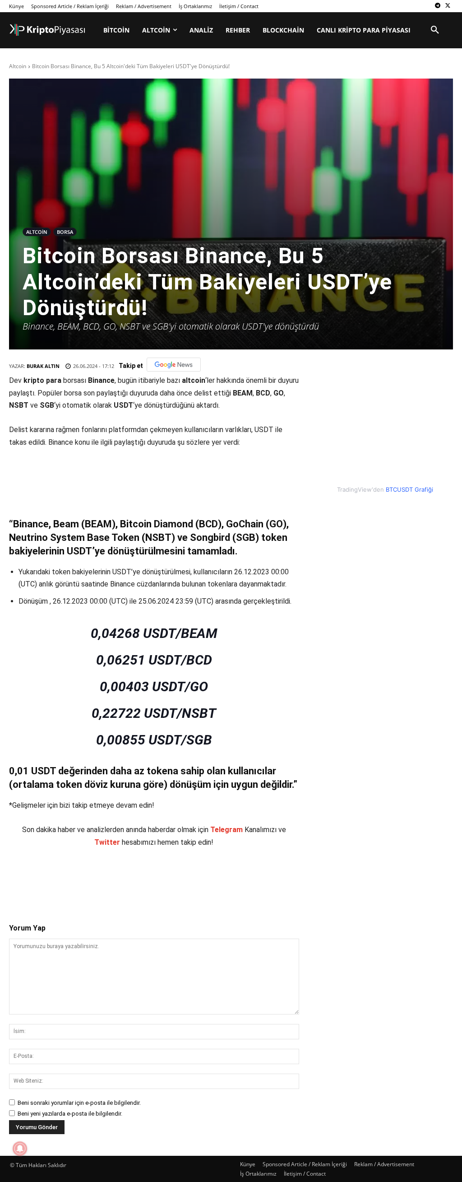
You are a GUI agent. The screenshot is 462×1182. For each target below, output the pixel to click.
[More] (176, 878)
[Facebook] (73, 878)
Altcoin (17, 66)
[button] (435, 30)
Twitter (107, 842)
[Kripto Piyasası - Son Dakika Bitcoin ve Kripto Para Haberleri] (47, 29)
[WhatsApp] (135, 878)
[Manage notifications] (20, 1148)
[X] (448, 6)
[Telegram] (437, 6)
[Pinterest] (114, 878)
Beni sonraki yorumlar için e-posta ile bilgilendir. (79, 1102)
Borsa (65, 231)
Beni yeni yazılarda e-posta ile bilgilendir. (70, 1113)
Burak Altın (43, 366)
